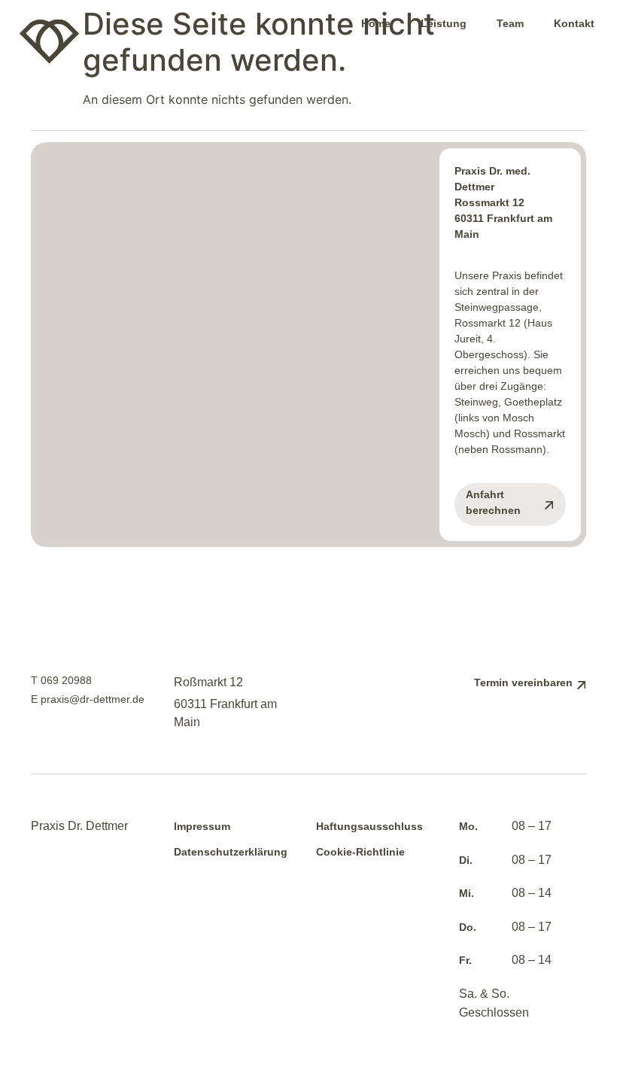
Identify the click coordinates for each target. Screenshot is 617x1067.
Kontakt (574, 23)
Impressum (202, 826)
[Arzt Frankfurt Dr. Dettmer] (115, 41)
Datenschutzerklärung (230, 852)
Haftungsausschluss (369, 826)
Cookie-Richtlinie (360, 852)
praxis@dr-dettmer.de (92, 699)
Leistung (444, 23)
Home (376, 23)
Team (510, 23)
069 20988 (66, 680)
